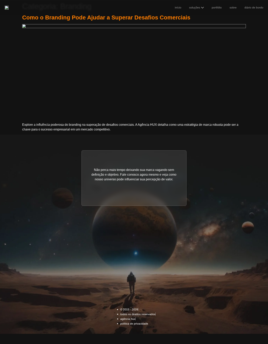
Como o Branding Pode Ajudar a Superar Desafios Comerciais (106, 17)
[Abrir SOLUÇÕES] (202, 7)
